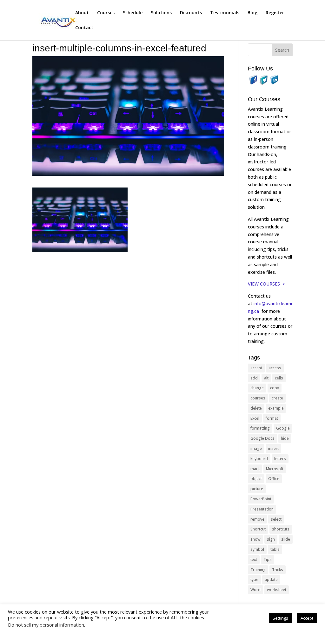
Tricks (277, 569)
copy (274, 388)
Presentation (262, 509)
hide (285, 438)
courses (257, 398)
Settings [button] (280, 618)
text (253, 559)
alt (266, 378)
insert (273, 448)
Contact (84, 27)
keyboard (259, 458)
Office (273, 478)
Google (283, 428)
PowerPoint (260, 499)
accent (256, 368)
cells (279, 378)
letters (280, 458)
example (276, 408)
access (275, 368)
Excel (254, 418)
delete (256, 408)
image (256, 448)
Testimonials (224, 13)
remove (257, 519)
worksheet (276, 589)
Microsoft (274, 468)
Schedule (133, 13)
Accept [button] (307, 618)
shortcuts (280, 529)
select (276, 519)
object (256, 478)
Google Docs (262, 438)
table (275, 549)
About (82, 13)
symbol (257, 549)
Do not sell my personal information (46, 625)
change (257, 388)
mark (255, 468)
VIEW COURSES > (266, 284)
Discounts (191, 13)
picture (256, 488)
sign (271, 539)
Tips (267, 559)
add (254, 378)
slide (285, 539)
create (277, 398)
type (254, 579)
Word (255, 589)
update (271, 579)
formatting (260, 428)
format (272, 418)
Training (258, 569)
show (255, 539)
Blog (252, 13)
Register (275, 13)
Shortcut (258, 529)
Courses (106, 13)
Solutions (161, 13)
